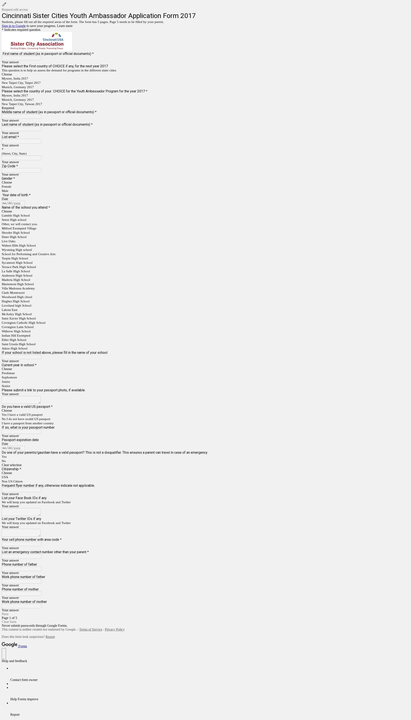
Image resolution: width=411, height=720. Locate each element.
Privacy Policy (115, 629)
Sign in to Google (14, 26)
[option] (205, 74)
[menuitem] (209, 674)
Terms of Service (90, 629)
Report (50, 637)
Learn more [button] (65, 26)
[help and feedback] (4, 653)
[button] (205, 7)
